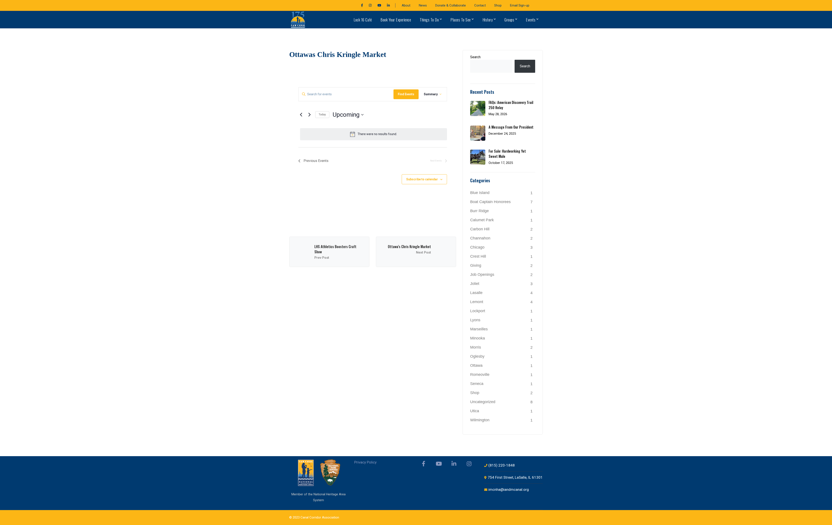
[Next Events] (309, 114)
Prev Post (321, 258)
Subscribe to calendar (422, 179)
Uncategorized (482, 402)
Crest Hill (478, 256)
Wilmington (479, 420)
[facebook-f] (423, 463)
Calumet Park (482, 220)
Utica (474, 411)
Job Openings (482, 274)
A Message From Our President (511, 127)
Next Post (423, 252)
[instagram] (469, 463)
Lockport (477, 311)
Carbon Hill (479, 229)
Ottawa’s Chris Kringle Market (409, 246)
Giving (475, 265)
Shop (474, 393)
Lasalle (476, 293)
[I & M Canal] (298, 19)
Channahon (480, 238)
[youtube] (438, 463)
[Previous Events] (301, 114)
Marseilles (479, 329)
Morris (475, 347)
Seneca (476, 383)
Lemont (476, 302)
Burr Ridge (479, 211)
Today (322, 114)
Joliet (474, 283)
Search (475, 57)
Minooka (477, 338)
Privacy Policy (365, 462)
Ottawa (476, 365)
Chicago (477, 247)
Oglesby (477, 356)
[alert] (373, 134)
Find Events (406, 94)
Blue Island (479, 193)
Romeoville (479, 374)
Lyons (475, 320)
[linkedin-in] (454, 463)
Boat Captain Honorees (490, 202)
